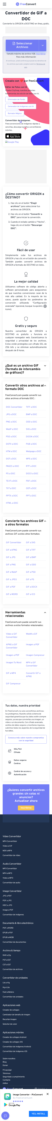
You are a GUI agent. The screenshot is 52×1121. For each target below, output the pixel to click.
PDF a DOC (31, 481)
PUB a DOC (31, 444)
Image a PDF (8, 910)
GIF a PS (30, 579)
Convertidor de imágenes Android (17, 1047)
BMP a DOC (31, 414)
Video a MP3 (8, 878)
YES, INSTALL (38, 1114)
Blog (5, 1062)
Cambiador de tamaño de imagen (16, 1015)
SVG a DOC (31, 429)
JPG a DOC (11, 414)
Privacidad (7, 1070)
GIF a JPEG (11, 579)
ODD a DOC (31, 422)
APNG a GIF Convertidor (11, 646)
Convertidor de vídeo (11, 855)
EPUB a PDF (8, 933)
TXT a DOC (11, 488)
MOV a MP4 (7, 851)
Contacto (6, 1080)
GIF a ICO (30, 594)
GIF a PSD (31, 572)
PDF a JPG (7, 900)
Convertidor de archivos (13, 969)
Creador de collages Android (14, 1037)
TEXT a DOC (11, 481)
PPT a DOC (31, 496)
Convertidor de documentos (14, 942)
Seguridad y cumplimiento (14, 1077)
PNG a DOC (11, 422)
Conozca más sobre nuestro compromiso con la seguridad (26, 739)
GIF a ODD (31, 564)
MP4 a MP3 (7, 873)
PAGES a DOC (12, 466)
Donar (5, 1065)
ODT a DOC (31, 488)
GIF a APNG (11, 550)
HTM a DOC (11, 451)
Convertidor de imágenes (13, 915)
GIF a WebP (11, 572)
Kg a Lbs (6, 987)
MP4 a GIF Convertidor (31, 664)
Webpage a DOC (33, 451)
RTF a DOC (31, 466)
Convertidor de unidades (13, 997)
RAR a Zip (7, 955)
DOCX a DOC (32, 473)
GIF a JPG (10, 557)
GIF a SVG (30, 542)
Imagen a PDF (32, 644)
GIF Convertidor (13, 542)
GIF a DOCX (31, 587)
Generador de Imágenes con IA (21, 106)
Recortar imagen (10, 1019)
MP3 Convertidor (10, 868)
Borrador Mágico (15, 113)
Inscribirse (40, 54)
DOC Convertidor (14, 407)
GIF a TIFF (31, 550)
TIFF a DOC (31, 407)
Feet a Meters (8, 992)
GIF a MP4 (11, 673)
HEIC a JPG (7, 905)
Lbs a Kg (6, 983)
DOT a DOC (11, 459)
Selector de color (10, 1024)
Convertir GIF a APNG (33, 675)
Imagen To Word (13, 662)
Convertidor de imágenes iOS (15, 1051)
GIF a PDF (10, 587)
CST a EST (7, 965)
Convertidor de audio (11, 883)
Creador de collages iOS (13, 1042)
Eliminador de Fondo (16, 99)
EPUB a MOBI (8, 937)
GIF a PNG (11, 564)
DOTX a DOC (12, 444)
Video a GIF (7, 846)
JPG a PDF (7, 896)
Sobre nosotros (9, 1059)
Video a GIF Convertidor (11, 636)
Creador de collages (11, 1010)
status (5, 1083)
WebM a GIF (31, 634)
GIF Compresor (13, 683)
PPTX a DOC (12, 496)
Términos (7, 1073)
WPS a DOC (31, 459)
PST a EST (7, 960)
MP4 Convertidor (10, 841)
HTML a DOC (12, 503)
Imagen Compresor (35, 655)
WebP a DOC (12, 429)
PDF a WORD (8, 928)
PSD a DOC (11, 436)
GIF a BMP (31, 557)
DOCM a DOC (32, 436)
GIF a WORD (12, 594)
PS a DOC (10, 473)
